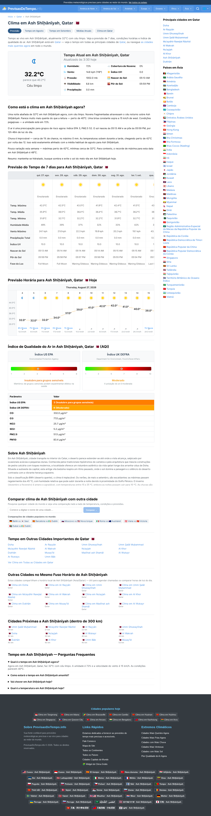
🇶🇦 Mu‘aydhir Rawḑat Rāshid (60, 628)
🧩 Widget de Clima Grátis (95, 764)
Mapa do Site (89, 745)
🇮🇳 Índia (167, 149)
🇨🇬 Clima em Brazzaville (94, 714)
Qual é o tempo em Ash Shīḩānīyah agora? (34, 661)
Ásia (188, 9)
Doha (11, 544)
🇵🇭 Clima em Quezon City (71, 719)
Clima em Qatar (105, 31)
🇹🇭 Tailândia (169, 269)
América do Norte (88, 9)
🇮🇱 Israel (167, 165)
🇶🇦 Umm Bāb (89, 641)
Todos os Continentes (93, 750)
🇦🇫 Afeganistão (171, 73)
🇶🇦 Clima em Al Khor (130, 595)
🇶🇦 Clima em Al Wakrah (57, 595)
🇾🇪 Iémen (168, 133)
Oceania (160, 9)
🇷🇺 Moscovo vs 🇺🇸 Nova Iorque (77, 521)
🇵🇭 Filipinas (169, 121)
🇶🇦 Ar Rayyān (89, 628)
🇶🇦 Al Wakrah (126, 634)
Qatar (19, 16)
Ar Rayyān (50, 544)
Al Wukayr (124, 552)
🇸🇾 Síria (167, 261)
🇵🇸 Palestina (170, 214)
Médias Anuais (84, 31)
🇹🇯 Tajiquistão (171, 273)
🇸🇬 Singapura (170, 257)
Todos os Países (90, 755)
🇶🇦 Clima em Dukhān (19, 604)
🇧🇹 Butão (168, 101)
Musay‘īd (49, 552)
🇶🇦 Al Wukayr (89, 634)
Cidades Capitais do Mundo (95, 759)
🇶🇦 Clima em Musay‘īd (57, 604)
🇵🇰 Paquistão (170, 218)
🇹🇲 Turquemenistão (173, 284)
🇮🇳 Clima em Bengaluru (120, 719)
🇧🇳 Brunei (168, 97)
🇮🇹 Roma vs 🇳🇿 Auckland (108, 521)
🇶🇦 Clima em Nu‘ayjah (93, 595)
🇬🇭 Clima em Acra (169, 719)
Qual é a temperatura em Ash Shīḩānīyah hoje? (37, 688)
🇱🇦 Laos (167, 182)
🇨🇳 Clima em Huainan (142, 714)
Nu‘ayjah (86, 548)
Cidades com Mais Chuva (153, 742)
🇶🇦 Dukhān (14, 641)
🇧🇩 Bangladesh (171, 89)
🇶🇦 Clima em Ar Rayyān (57, 586)
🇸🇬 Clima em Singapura (44, 719)
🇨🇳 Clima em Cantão (118, 714)
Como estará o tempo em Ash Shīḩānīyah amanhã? (39, 675)
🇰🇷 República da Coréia (175, 236)
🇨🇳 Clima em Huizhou (166, 714)
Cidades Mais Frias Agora (153, 737)
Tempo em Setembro (60, 31)
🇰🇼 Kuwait (168, 177)
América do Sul (111, 9)
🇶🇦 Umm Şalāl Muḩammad (22, 628)
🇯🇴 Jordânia (169, 173)
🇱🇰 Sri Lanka (170, 265)
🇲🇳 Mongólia (170, 198)
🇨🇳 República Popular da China (180, 246)
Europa (145, 9)
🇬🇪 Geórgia (169, 125)
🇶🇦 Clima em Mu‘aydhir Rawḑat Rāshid (25, 597)
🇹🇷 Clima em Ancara (96, 719)
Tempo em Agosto (34, 31)
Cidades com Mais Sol (152, 751)
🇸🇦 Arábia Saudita (172, 77)
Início (10, 16)
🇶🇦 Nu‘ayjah (51, 634)
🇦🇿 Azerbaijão (170, 85)
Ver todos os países (138, 2)
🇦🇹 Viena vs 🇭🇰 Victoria (136, 521)
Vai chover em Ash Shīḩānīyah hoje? (31, 681)
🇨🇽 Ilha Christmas (172, 137)
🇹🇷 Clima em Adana (70, 714)
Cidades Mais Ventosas (152, 747)
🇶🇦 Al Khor (50, 641)
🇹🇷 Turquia (169, 288)
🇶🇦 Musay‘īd (125, 641)
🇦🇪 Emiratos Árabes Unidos (178, 117)
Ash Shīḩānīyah (171, 57)
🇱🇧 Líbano (168, 186)
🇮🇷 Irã (166, 157)
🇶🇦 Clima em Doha (18, 586)
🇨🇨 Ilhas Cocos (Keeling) (176, 145)
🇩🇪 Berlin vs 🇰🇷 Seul (18, 521)
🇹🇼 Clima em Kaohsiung (146, 719)
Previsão (14, 31)
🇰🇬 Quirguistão (171, 222)
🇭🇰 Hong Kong (171, 129)
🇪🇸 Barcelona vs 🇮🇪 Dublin (45, 521)
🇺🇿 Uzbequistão (172, 292)
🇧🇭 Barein (168, 93)
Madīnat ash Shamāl (93, 552)
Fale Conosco (89, 741)
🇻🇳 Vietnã (168, 296)
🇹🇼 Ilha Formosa (171, 141)
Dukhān (12, 552)
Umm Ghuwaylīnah (92, 544)
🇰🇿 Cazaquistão (171, 109)
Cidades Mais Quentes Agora (155, 733)
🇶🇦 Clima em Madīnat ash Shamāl (96, 606)
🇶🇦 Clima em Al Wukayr (131, 604)
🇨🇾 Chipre (168, 113)
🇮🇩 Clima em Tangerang (46, 714)
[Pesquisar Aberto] (198, 8)
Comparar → (91, 510)
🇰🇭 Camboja (169, 105)
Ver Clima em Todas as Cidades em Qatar (30, 562)
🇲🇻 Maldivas (169, 194)
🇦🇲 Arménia (169, 81)
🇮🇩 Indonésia (170, 153)
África (175, 9)
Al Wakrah (50, 548)
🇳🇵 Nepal (168, 206)
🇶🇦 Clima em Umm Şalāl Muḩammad (132, 587)
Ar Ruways (13, 556)
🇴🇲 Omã (167, 210)
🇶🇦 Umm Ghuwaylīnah (131, 628)
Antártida (130, 9)
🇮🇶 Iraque (168, 161)
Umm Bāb (50, 556)
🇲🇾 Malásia (169, 190)
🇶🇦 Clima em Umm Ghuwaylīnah (92, 587)
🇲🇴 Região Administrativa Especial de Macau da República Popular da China (182, 229)
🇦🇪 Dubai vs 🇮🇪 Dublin (20, 526)
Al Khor (122, 548)
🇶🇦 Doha (12, 634)
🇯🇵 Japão (168, 169)
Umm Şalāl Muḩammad (131, 544)
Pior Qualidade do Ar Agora (154, 756)
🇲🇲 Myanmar (170, 202)
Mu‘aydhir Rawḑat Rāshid (21, 548)
